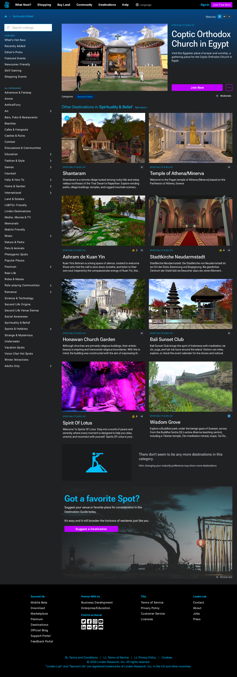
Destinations (39, 624)
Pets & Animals (14, 248)
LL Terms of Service (116, 657)
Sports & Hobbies (16, 328)
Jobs (196, 613)
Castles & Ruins (15, 135)
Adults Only (12, 366)
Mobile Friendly (15, 229)
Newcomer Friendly (17, 64)
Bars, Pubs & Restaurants (21, 117)
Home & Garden (15, 186)
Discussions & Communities (23, 148)
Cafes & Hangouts (16, 129)
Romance (11, 292)
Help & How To (14, 179)
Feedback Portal (42, 641)
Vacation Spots (14, 347)
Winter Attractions (16, 359)
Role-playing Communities (22, 285)
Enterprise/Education (95, 608)
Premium (10, 266)
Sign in (205, 4)
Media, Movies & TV (18, 217)
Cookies (167, 657)
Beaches (10, 123)
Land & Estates (14, 199)
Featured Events (15, 58)
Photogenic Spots (16, 254)
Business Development (97, 602)
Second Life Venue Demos (22, 310)
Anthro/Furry (13, 104)
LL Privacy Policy (145, 657)
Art (7, 111)
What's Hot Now (15, 40)
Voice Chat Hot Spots (19, 353)
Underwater (12, 341)
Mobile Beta (39, 602)
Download (38, 608)
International (13, 192)
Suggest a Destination (91, 529)
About (197, 608)
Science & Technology (19, 298)
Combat (10, 141)
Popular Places (14, 260)
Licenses (147, 619)
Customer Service (153, 613)
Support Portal (41, 636)
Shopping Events (16, 76)
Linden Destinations (18, 211)
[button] (23, 5)
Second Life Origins (18, 304)
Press (197, 619)
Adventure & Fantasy (18, 92)
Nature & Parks (14, 242)
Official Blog (39, 630)
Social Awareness (16, 316)
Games (9, 167)
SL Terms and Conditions (81, 657)
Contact (198, 602)
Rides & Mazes (14, 279)
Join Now (197, 87)
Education (11, 154)
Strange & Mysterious (19, 335)
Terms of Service (152, 602)
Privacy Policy (150, 608)
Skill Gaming (13, 70)
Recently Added (15, 46)
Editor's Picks (13, 52)
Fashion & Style (15, 160)
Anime (9, 98)
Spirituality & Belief (23, 16)
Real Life (10, 273)
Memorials (12, 223)
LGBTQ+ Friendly (16, 205)
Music (9, 236)
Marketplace (39, 613)
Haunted (10, 173)
